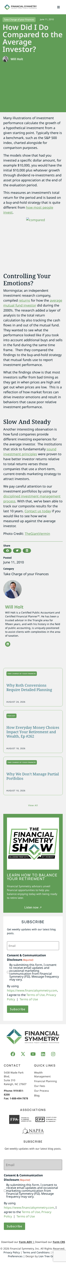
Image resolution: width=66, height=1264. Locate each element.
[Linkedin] (7, 644)
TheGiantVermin (37, 533)
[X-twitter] (22, 1053)
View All (33, 805)
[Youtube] (33, 1053)
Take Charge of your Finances (19, 19)
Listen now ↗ (33, 907)
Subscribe (17, 1009)
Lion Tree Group (48, 1256)
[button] (58, 7)
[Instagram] (53, 1053)
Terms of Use (35, 995)
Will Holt (14, 607)
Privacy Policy (11, 1252)
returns (24, 300)
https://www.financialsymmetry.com (32, 990)
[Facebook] (12, 1053)
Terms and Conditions (36, 1252)
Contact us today (38, 511)
